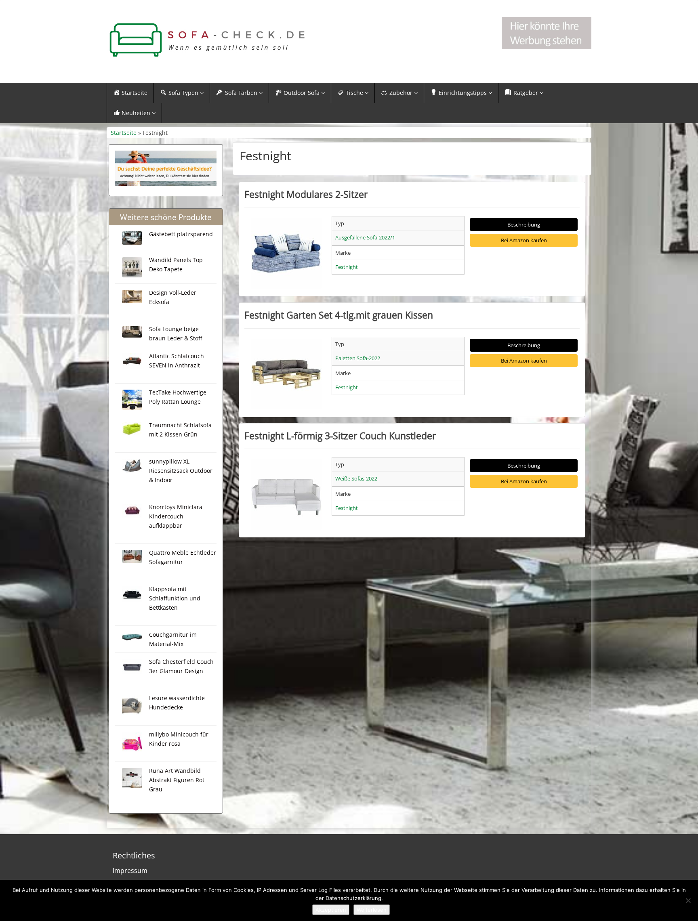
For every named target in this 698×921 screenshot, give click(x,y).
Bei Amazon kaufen (524, 240)
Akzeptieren (330, 909)
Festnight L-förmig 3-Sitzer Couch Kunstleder (340, 435)
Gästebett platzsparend (181, 234)
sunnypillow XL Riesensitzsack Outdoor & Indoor (180, 470)
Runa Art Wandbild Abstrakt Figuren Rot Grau (176, 780)
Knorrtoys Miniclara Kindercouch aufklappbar (175, 516)
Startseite (124, 132)
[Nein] (688, 900)
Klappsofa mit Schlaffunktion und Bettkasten (174, 598)
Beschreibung (523, 224)
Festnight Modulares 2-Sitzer (306, 194)
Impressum (130, 870)
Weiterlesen (372, 909)
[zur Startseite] (208, 40)
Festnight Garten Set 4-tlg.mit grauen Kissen (338, 314)
